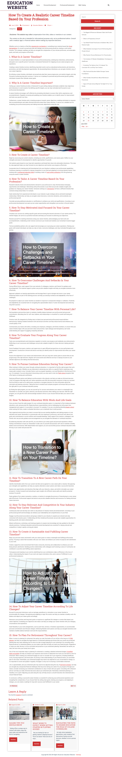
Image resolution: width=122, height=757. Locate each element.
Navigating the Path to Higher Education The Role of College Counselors (65, 726)
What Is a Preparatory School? (91, 38)
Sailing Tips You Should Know (16, 724)
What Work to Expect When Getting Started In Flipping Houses (43, 726)
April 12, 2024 (61, 704)
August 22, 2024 (15, 704)
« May (82, 126)
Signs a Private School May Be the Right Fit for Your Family (97, 85)
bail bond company (65, 665)
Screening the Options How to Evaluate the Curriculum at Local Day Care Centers (95, 66)
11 (88, 115)
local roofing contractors (54, 172)
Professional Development (67, 5)
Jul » (86, 126)
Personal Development (50, 5)
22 (107, 118)
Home (38, 5)
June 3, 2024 (14, 25)
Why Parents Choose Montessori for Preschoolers (97, 55)
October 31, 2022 (39, 704)
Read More (12, 738)
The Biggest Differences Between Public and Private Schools (97, 33)
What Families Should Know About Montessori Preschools (95, 79)
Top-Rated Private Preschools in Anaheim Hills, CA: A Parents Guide (97, 44)
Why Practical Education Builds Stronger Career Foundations (95, 72)
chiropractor (50, 189)
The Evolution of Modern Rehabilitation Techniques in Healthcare (97, 60)
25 (88, 120)
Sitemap (78, 755)
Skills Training (82, 5)
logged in (18, 695)
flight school (61, 373)
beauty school (70, 407)
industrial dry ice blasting (38, 46)
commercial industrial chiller (26, 172)
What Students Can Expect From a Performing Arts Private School (96, 50)
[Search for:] (97, 17)
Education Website (38, 25)
